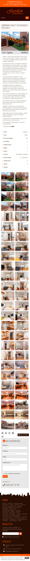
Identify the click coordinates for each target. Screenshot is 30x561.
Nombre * (5, 445)
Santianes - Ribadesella (22, 514)
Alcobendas (6, 504)
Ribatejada (13, 512)
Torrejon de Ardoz (7, 516)
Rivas (19, 512)
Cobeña (5, 506)
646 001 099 (19, 3)
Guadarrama (13, 508)
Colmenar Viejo (12, 506)
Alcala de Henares (19, 503)
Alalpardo (10, 503)
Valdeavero (5, 520)
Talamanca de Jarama (15, 515)
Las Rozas (18, 510)
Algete (12, 504)
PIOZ (20, 520)
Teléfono (5, 451)
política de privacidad (14, 473)
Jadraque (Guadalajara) (8, 510)
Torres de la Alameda (8, 518)
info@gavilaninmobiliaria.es (15, 1)
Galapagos (5, 508)
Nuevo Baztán (6, 511)
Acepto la (12, 473)
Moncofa (19, 511)
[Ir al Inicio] (15, 11)
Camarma (23, 504)
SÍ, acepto (26, 558)
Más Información (22, 559)
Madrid (13, 511)
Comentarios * (7, 462)
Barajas (17, 504)
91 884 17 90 (11, 3)
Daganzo (20, 506)
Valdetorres (13, 519)
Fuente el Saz (18, 507)
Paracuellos (6, 512)
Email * (5, 457)
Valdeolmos (6, 519)
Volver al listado (24, 435)
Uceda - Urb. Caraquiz (20, 518)
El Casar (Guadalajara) (8, 507)
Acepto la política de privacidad (11, 537)
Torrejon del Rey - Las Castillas (20, 516)
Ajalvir (4, 503)
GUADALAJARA (14, 520)
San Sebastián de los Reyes (9, 514)
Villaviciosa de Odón (22, 519)
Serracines (5, 515)
